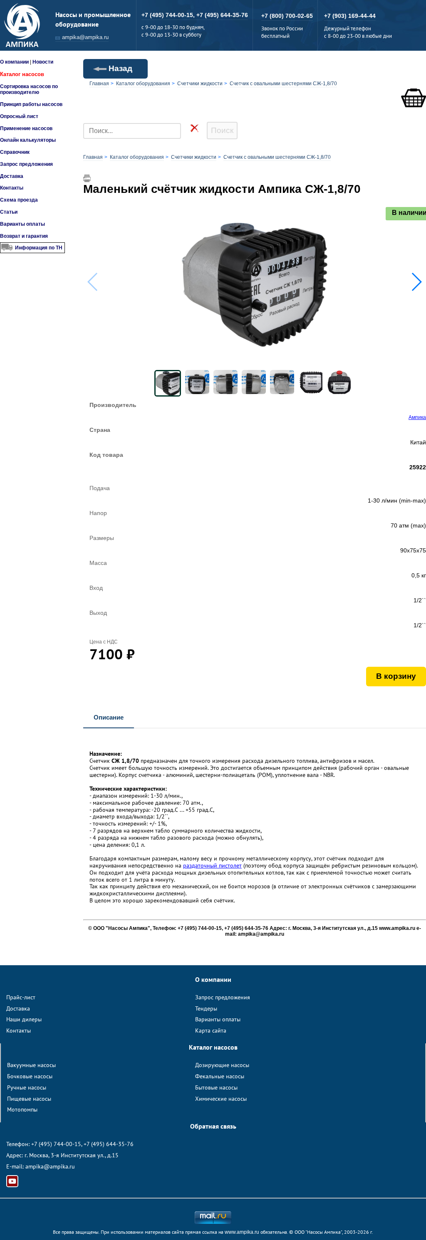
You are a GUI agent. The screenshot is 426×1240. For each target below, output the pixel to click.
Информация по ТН (38, 248)
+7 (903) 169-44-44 (350, 15)
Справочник (15, 152)
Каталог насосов (22, 74)
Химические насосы (221, 1098)
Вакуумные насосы (31, 1065)
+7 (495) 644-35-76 (222, 15)
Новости (42, 62)
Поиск (222, 130)
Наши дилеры (24, 1019)
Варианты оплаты (22, 224)
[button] (416, 282)
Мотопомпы (22, 1109)
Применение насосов (26, 128)
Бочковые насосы (29, 1076)
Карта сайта (210, 1030)
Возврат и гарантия (24, 236)
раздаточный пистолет (212, 865)
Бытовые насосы (216, 1087)
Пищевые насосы (29, 1098)
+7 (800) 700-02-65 (287, 15)
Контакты (11, 188)
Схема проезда (19, 200)
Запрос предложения (26, 164)
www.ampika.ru (242, 1232)
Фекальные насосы (219, 1076)
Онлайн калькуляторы (28, 140)
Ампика (417, 417)
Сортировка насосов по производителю (29, 89)
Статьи (8, 212)
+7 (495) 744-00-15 (56, 1144)
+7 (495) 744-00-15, (168, 15)
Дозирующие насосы (222, 1065)
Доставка (11, 176)
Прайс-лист (20, 997)
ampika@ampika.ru (85, 37)
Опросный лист (19, 116)
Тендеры (206, 1008)
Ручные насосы (26, 1087)
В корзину (396, 676)
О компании (14, 62)
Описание (109, 717)
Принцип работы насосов (31, 104)
